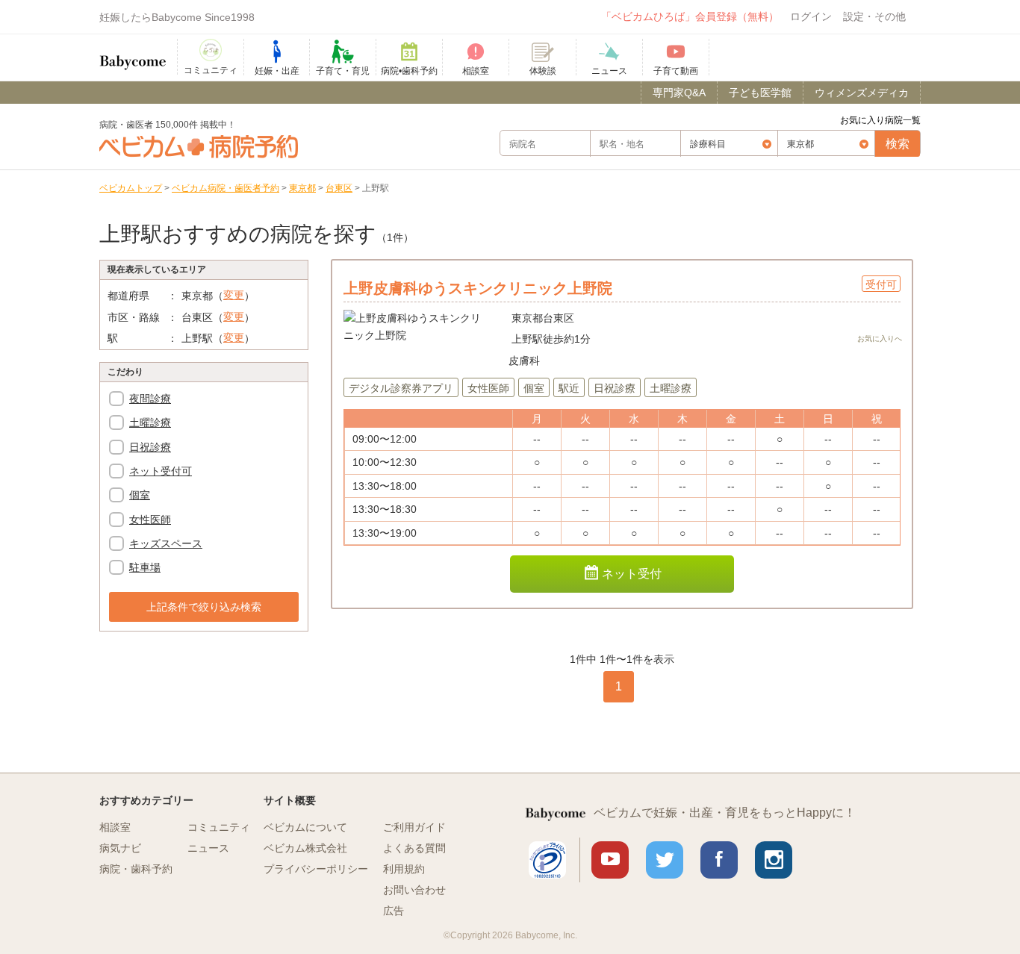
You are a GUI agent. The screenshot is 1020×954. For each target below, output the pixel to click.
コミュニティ (218, 827)
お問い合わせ (414, 890)
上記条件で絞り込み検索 (203, 607)
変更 (233, 295)
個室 (139, 495)
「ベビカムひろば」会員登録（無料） (690, 16)
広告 (393, 911)
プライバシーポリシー (316, 869)
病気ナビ (120, 848)
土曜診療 (150, 422)
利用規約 (404, 869)
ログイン (811, 16)
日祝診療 (150, 447)
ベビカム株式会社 (305, 848)
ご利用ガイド (414, 827)
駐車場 (145, 567)
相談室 (115, 827)
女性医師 (150, 520)
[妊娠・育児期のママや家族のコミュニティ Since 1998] (133, 55)
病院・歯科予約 (135, 869)
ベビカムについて (305, 827)
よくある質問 (414, 848)
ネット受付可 (160, 471)
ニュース (208, 848)
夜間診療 (150, 399)
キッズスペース (165, 543)
